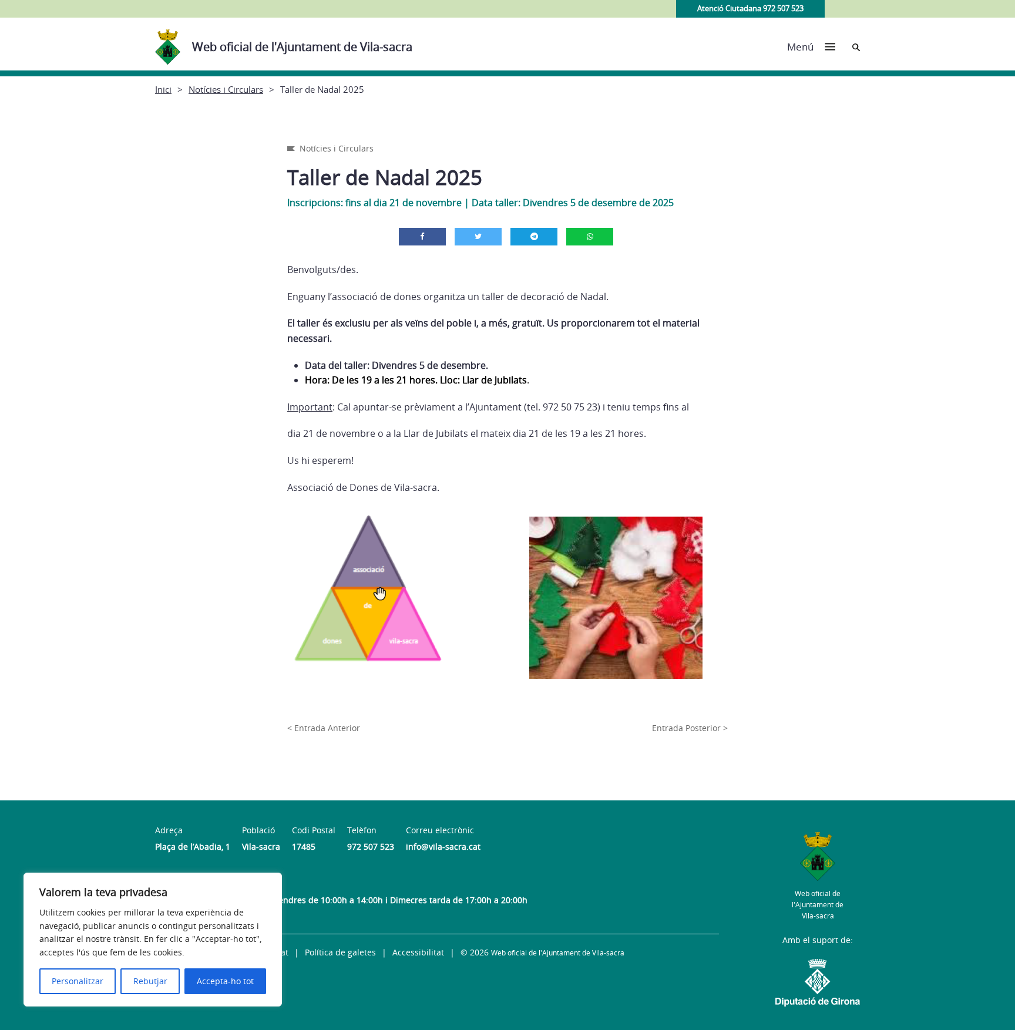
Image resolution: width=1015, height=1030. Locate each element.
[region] (152, 940)
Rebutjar (150, 981)
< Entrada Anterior (323, 727)
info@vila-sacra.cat (443, 846)
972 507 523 (370, 846)
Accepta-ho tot (225, 981)
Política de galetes (340, 952)
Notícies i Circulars (226, 89)
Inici (163, 89)
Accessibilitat (418, 952)
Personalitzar (77, 981)
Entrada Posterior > (690, 727)
